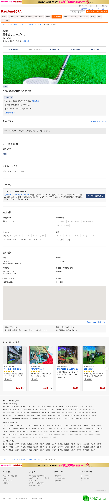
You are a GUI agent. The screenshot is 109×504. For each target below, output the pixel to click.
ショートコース (83, 17)
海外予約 (29, 17)
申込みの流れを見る (97, 121)
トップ (4, 17)
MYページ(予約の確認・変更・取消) (97, 12)
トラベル (97, 6)
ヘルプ (97, 9)
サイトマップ (104, 9)
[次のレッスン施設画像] (106, 368)
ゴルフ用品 (5, 20)
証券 (91, 6)
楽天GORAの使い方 (87, 9)
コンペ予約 (20, 17)
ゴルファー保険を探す (36, 483)
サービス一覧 (7, 498)
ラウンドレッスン (70, 17)
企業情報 (57, 476)
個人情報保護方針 (60, 478)
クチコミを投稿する (95, 196)
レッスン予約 (56, 17)
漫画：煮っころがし (36, 485)
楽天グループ (83, 6)
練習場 (48, 17)
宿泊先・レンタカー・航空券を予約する (39, 479)
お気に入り (81, 12)
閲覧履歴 (73, 12)
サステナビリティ (36, 498)
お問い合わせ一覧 (21, 498)
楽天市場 (104, 6)
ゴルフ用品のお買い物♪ (37, 476)
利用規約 (6, 483)
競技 (99, 17)
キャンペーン (38, 17)
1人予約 (11, 17)
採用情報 (57, 481)
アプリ (93, 17)
